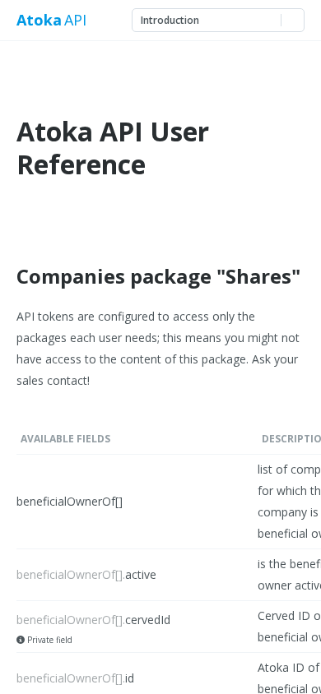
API (75, 21)
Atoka (38, 21)
